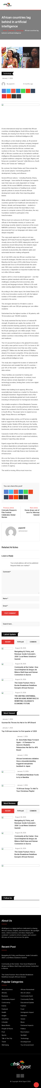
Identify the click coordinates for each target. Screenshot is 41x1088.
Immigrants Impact (27, 1012)
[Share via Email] (14, 96)
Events (4, 1006)
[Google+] (13, 91)
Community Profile (27, 999)
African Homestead (27, 989)
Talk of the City (7, 1038)
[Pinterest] (4, 96)
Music (23, 1022)
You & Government (27, 1045)
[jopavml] (19, 84)
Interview (24, 1016)
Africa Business (7, 989)
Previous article (8, 508)
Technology (19, 30)
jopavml (22, 528)
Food (22, 1009)
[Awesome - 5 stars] (8, 563)
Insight (4, 1016)
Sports (4, 1035)
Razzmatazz (25, 1032)
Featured (5, 1009)
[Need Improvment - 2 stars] (3, 563)
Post (3, 1032)
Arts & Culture (25, 993)
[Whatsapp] (23, 91)
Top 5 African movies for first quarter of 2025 (19, 731)
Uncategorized (26, 1042)
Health (4, 1012)
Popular (20, 642)
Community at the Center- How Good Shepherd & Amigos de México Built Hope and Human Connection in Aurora (20, 966)
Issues (23, 1019)
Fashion (23, 1006)
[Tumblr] (33, 91)
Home (5, 30)
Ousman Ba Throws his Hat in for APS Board (19, 723)
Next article (34, 508)
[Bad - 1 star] (2, 563)
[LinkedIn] (18, 91)
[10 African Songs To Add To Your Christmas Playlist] (8, 789)
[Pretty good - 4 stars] (7, 563)
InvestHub (5, 1019)
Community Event (27, 996)
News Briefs (6, 1025)
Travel (4, 1042)
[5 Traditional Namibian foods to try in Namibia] (8, 776)
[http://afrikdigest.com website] (16, 84)
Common (33, 642)
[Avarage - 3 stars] (5, 563)
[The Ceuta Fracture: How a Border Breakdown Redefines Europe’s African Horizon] (7, 683)
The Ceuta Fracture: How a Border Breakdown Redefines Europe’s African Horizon (26, 685)
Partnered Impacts (27, 1025)
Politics (23, 1029)
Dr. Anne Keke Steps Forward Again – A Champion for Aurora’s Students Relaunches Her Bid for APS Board (27, 745)
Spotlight (24, 1035)
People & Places (7, 1029)
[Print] (19, 96)
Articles (4, 993)
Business (11, 30)
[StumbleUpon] (28, 91)
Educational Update (27, 1003)
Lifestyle (5, 1022)
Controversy (6, 1003)
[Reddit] (9, 96)
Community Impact (8, 999)
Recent (8, 642)
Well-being (5, 1045)
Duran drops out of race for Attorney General (32, 512)
